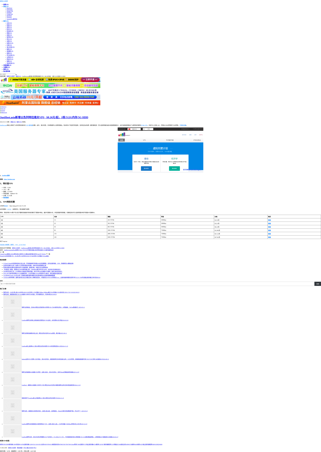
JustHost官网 (6, 175)
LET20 (9, 209)
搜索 (1, 281)
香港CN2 (100, 444)
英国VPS (9, 35)
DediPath (9, 12)
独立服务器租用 (149, 444)
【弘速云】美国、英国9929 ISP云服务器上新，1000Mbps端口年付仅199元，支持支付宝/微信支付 (31, 269)
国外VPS (19, 122)
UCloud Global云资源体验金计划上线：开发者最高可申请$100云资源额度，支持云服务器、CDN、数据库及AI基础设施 (38, 263)
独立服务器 (91, 444)
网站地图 (19, 447)
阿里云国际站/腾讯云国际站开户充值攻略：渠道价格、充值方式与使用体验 (25, 267)
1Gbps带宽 (75, 444)
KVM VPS (66, 444)
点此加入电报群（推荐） (7, 244)
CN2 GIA (36, 444)
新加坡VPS (10, 31)
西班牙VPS (10, 59)
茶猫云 (117, 444)
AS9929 (158, 444)
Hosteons (9, 17)
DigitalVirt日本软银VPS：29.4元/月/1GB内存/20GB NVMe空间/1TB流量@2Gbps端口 (24, 256)
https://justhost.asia (9, 179)
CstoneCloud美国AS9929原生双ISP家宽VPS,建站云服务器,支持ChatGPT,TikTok (23, 254)
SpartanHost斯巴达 (12, 19)
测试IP (6, 206)
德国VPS (9, 33)
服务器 (31, 125)
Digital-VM (10, 11)
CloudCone (10, 14)
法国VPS (9, 41)
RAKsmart (9, 9)
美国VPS (9, 27)
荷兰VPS (9, 39)
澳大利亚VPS (11, 47)
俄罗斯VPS (10, 37)
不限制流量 (183, 125)
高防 (140, 444)
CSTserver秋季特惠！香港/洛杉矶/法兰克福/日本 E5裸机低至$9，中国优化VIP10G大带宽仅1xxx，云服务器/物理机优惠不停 (51, 277)
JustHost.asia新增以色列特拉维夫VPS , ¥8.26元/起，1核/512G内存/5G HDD (44, 117)
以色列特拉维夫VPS (40, 250)
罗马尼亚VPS (11, 55)
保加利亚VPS (11, 63)
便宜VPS (18, 76)
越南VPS (9, 49)
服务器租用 (109, 444)
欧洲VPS (9, 29)
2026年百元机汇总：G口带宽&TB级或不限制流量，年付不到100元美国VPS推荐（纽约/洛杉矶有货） (33, 271)
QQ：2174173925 (21, 244)
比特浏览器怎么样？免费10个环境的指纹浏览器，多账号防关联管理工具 (24, 265)
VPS (27, 125)
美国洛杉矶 (57, 444)
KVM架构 (133, 444)
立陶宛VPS (10, 57)
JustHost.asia (3, 125)
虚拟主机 (124, 444)
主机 (44, 444)
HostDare (9, 15)
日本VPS (9, 23)
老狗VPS (4, 444)
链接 (269, 220)
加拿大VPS (10, 43)
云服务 (83, 444)
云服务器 (28, 444)
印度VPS (9, 45)
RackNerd (9, 8)
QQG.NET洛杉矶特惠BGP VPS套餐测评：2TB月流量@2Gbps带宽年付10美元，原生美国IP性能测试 (32, 273)
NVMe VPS (144, 125)
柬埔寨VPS (10, 51)
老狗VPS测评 (4, 1)
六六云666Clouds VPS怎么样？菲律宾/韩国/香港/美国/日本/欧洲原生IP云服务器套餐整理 (29, 275)
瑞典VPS (9, 61)
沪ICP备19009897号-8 (30, 447)
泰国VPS (9, 53)
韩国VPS (9, 25)
